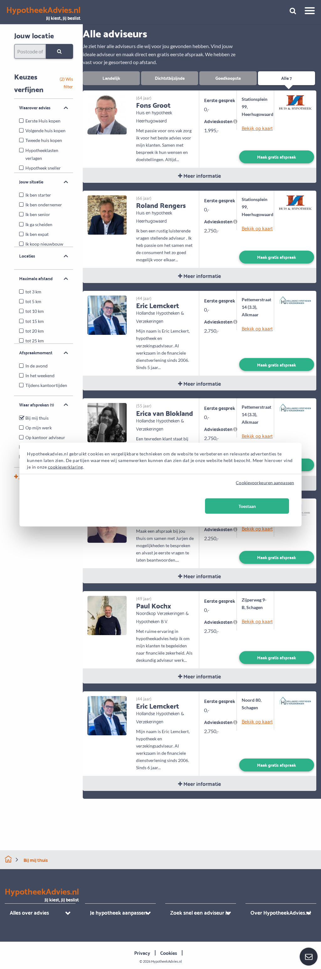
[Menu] (307, 12)
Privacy (142, 952)
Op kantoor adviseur (45, 437)
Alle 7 (286, 78)
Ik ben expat (37, 234)
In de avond (36, 365)
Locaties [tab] (27, 255)
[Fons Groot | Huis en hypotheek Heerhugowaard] (107, 114)
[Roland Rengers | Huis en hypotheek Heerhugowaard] (107, 214)
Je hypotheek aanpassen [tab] (118, 912)
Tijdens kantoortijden (46, 385)
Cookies (168, 952)
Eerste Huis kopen (43, 120)
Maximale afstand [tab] (36, 278)
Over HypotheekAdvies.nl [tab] (280, 912)
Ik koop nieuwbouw (44, 244)
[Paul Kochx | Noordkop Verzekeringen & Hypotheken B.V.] (107, 615)
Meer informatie (201, 175)
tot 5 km (33, 301)
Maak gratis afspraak (276, 157)
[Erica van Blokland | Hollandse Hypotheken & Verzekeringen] (107, 422)
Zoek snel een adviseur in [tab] (200, 912)
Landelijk (111, 78)
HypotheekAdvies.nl (166, 961)
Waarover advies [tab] (34, 107)
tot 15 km (34, 321)
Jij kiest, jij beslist (43, 13)
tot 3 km (33, 291)
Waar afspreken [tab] (36, 404)
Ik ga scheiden (38, 224)
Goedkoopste (228, 78)
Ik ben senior (37, 214)
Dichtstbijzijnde (170, 78)
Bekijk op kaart (256, 128)
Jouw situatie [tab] (31, 181)
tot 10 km (34, 311)
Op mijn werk (38, 427)
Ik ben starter (38, 195)
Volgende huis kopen (45, 130)
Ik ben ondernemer (43, 204)
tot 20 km (34, 331)
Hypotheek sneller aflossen (43, 171)
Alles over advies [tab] (29, 912)
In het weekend (40, 375)
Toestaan (247, 506)
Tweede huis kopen (43, 140)
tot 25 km (34, 340)
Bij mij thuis (37, 418)
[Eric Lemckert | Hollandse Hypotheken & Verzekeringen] (107, 315)
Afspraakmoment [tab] (35, 352)
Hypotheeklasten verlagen (41, 154)
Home (8, 859)
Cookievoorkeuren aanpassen (265, 482)
